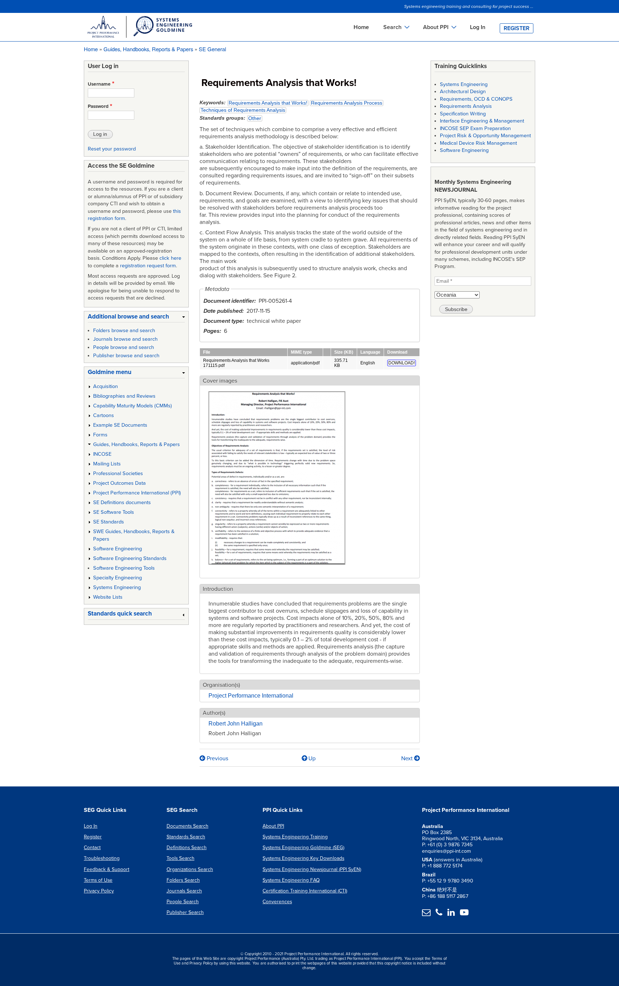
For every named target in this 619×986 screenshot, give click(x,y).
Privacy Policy (99, 891)
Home (361, 27)
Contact (92, 847)
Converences (277, 902)
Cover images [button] (220, 380)
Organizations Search (190, 869)
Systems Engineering (117, 587)
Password (98, 106)
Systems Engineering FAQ (291, 880)
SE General (212, 49)
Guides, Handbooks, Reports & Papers (148, 49)
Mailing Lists (107, 464)
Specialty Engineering (117, 578)
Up (312, 758)
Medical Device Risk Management (478, 143)
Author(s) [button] (214, 713)
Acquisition (105, 386)
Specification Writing (463, 114)
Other (254, 118)
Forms (100, 435)
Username (99, 84)
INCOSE (102, 454)
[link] (136, 318)
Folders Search (183, 880)
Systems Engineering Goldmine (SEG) (303, 847)
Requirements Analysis (466, 106)
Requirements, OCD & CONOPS (476, 99)
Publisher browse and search (126, 356)
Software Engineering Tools (124, 568)
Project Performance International (250, 696)
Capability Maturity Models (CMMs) (132, 406)
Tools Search (181, 858)
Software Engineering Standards (130, 558)
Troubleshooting (102, 858)
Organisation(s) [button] (221, 685)
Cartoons (103, 415)
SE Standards (108, 522)
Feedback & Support (106, 869)
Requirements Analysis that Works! (268, 103)
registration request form (148, 266)
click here (170, 258)
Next (407, 758)
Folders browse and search (124, 330)
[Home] (139, 28)
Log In (477, 27)
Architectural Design (463, 91)
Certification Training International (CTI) (305, 891)
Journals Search (184, 891)
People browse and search (123, 347)
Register (516, 28)
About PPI (273, 826)
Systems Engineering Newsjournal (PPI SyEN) (312, 869)
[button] (276, 568)
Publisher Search (185, 912)
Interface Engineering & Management (482, 121)
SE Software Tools (113, 512)
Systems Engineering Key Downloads (303, 858)
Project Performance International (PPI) (137, 493)
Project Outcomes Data (119, 483)
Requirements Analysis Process (346, 103)
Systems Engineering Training (295, 837)
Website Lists (108, 597)
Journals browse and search (125, 339)
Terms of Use (98, 880)
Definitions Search (187, 847)
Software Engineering (117, 549)
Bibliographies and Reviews (124, 396)
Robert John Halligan (235, 724)
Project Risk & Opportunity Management (485, 136)
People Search (183, 902)
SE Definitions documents (122, 502)
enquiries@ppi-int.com (446, 851)
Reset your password (112, 149)
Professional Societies (118, 473)
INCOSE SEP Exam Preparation (475, 128)
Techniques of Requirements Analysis (243, 110)
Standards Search (186, 837)
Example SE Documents (120, 425)
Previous (216, 758)
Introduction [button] (218, 589)
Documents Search (187, 826)
